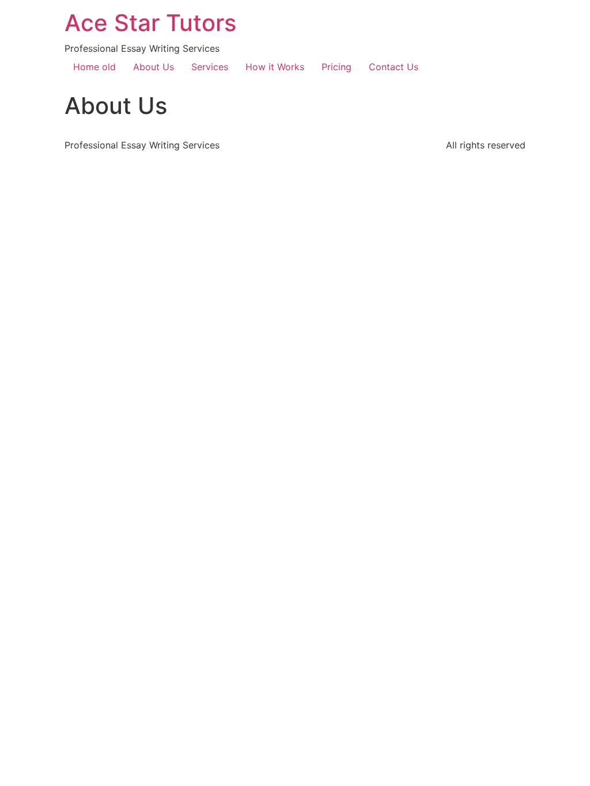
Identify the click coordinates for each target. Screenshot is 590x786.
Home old (94, 67)
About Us (153, 67)
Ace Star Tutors (150, 23)
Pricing (336, 67)
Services (209, 67)
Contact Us (393, 67)
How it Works (274, 67)
